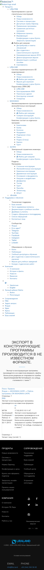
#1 (16, 405)
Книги (14, 249)
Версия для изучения (25, 81)
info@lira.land (12, 567)
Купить (37, 38)
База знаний (17, 204)
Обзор (19, 16)
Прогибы (19, 188)
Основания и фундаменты (27, 176)
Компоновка (21, 125)
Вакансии (13, 276)
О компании (14, 268)
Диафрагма (21, 180)
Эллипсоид (20, 190)
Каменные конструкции (25, 171)
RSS (3, 398)
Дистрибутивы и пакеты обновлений (25, 46)
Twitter (14, 240)
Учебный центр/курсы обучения (24, 254)
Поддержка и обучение (14, 197)
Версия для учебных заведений (24, 261)
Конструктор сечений (24, 96)
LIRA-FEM (14, 9)
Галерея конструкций (24, 115)
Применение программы (26, 26)
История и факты (17, 271)
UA (29, 528)
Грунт (18, 144)
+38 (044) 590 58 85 (29, 567)
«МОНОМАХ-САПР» (17, 391)
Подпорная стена (23, 135)
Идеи (7, 308)
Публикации (16, 252)
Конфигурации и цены (25, 38)
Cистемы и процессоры (25, 21)
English (12, 287)
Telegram (15, 230)
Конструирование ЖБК (25, 91)
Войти (12, 292)
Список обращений (19, 216)
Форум (14, 225)
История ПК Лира (9, 507)
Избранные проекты (24, 33)
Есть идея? (16, 228)
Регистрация (15, 295)
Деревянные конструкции (26, 173)
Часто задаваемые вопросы (23, 207)
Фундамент (21, 132)
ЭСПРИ (13, 147)
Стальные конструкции (25, 166)
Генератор (20, 98)
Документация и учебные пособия (25, 209)
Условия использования (22, 555)
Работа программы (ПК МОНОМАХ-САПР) (17, 392)
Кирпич (19, 142)
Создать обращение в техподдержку (26, 214)
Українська (14, 285)
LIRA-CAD (14, 67)
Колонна (19, 130)
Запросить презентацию (26, 40)
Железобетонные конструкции (28, 168)
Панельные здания (24, 93)
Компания (9, 266)
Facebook (15, 235)
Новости (13, 273)
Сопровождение (11, 298)
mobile (14, 195)
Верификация (22, 35)
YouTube (15, 233)
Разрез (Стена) (22, 139)
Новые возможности (24, 19)
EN (36, 528)
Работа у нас (7, 520)
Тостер (19, 183)
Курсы (7, 310)
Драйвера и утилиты (20, 211)
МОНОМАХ (14, 101)
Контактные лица (18, 219)
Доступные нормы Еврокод (27, 23)
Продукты (9, 6)
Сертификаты (22, 64)
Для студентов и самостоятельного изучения (27, 51)
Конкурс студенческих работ (23, 264)
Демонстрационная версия (27, 57)
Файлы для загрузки (26, 79)
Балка (18, 127)
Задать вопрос (10, 303)
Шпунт (19, 193)
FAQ (6, 301)
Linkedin (15, 242)
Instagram (15, 238)
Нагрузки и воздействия (25, 178)
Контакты (13, 278)
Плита (18, 137)
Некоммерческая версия (28, 55)
